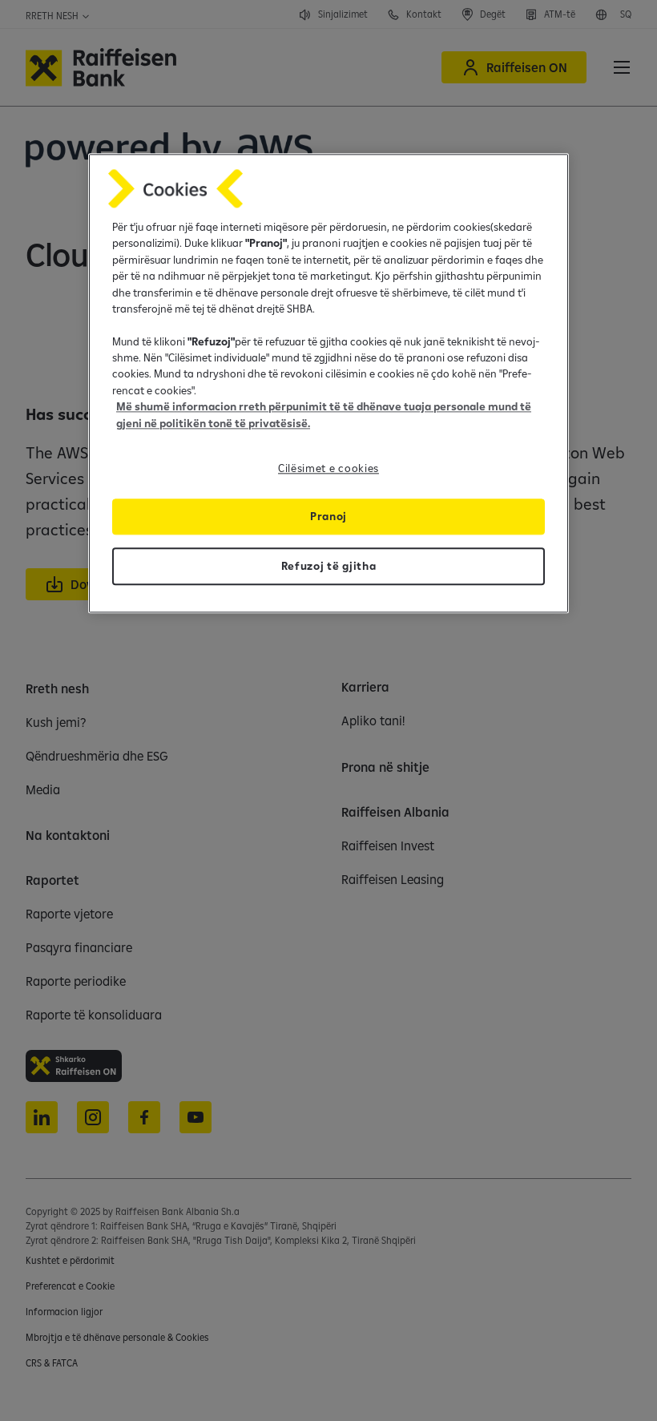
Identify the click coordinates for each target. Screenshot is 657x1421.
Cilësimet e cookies (328, 468)
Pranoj (328, 516)
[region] (328, 383)
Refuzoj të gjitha (329, 566)
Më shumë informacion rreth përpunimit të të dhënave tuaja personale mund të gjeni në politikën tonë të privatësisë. (323, 415)
